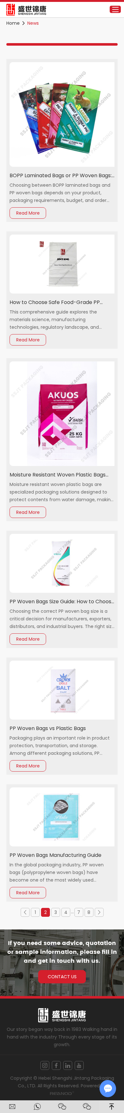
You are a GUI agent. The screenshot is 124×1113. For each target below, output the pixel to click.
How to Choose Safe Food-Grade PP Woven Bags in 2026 (55, 303)
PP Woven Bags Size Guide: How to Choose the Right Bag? (62, 602)
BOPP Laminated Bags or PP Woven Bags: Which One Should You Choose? (61, 176)
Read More (28, 213)
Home (13, 23)
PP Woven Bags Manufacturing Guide (55, 855)
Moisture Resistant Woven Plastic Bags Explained (58, 475)
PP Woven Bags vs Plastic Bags (48, 728)
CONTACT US (62, 977)
